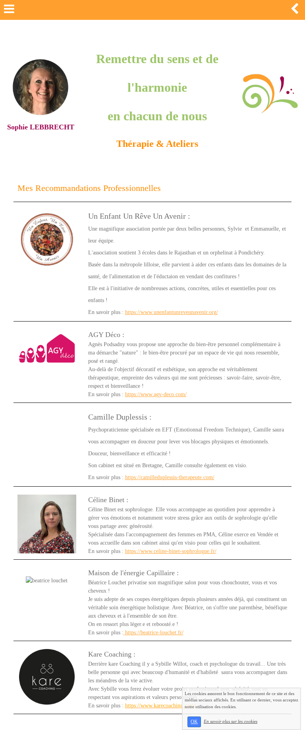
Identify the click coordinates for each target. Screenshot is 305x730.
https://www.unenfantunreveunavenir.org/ (171, 312)
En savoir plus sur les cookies (230, 721)
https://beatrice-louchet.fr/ (154, 633)
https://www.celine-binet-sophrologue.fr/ (170, 551)
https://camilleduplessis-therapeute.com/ (169, 477)
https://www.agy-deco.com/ (156, 394)
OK (194, 721)
